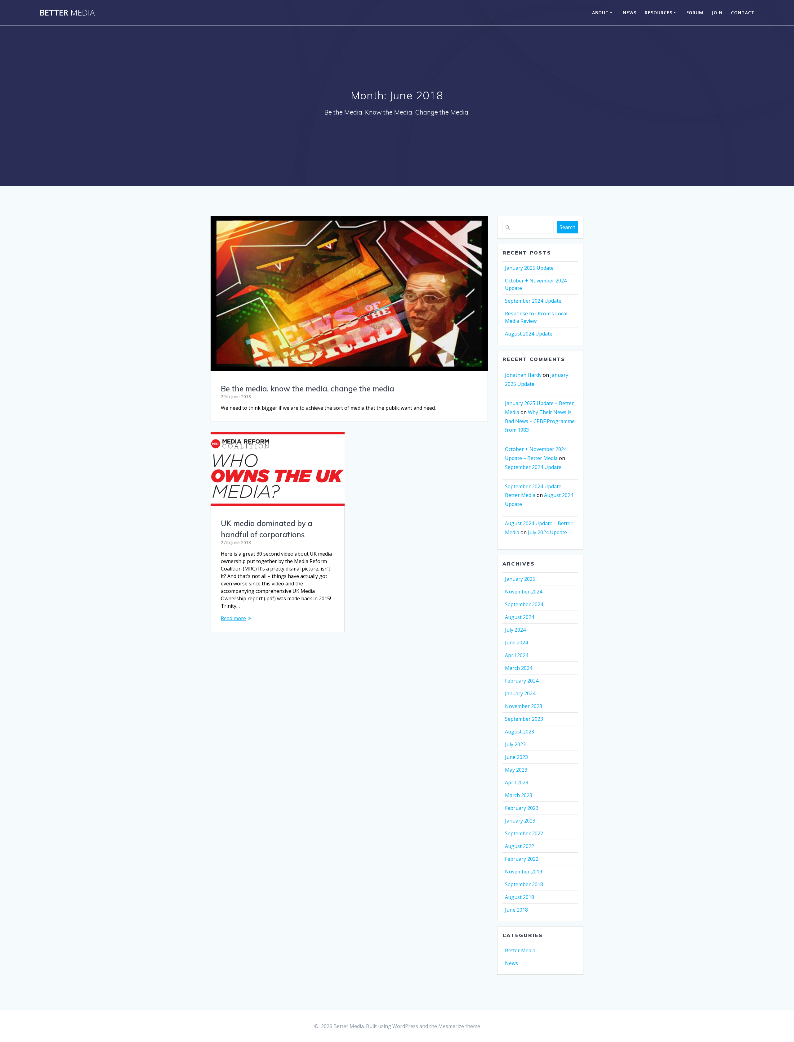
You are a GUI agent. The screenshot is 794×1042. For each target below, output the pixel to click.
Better (67, 13)
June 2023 (516, 757)
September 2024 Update (533, 300)
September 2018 (524, 884)
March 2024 (518, 668)
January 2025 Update (529, 267)
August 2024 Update (528, 333)
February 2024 (521, 680)
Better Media (520, 950)
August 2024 (519, 617)
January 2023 (520, 820)
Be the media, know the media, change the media (307, 388)
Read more (233, 618)
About (600, 13)
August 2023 (519, 731)
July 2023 (515, 744)
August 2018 (519, 897)
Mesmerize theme (459, 1026)
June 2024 (516, 642)
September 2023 (524, 718)
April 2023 (516, 782)
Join (717, 13)
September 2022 (524, 833)
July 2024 (515, 629)
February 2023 (521, 808)
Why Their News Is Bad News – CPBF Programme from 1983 (540, 421)
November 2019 (523, 871)
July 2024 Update (547, 532)
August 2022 (519, 846)
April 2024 (516, 655)
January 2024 (520, 693)
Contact (743, 13)
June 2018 (516, 909)
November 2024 (523, 591)
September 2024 (524, 604)
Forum (694, 13)
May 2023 (516, 769)
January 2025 (520, 578)
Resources (658, 13)
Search (567, 227)
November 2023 (523, 706)
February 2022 (521, 858)
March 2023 (518, 795)
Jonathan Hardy (523, 375)
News (629, 13)
